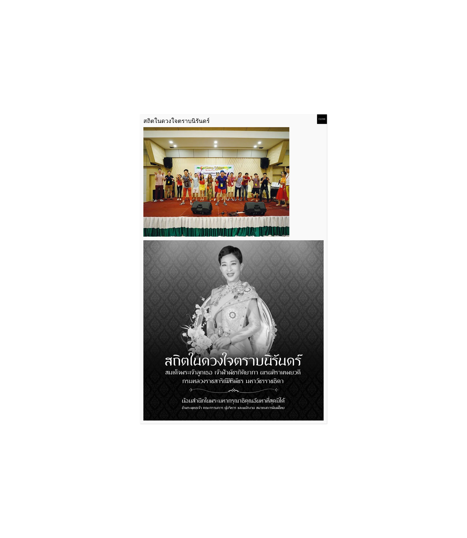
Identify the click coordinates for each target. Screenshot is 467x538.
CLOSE (322, 119)
